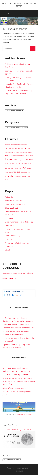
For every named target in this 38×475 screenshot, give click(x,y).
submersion (18, 176)
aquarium (7, 144)
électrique (7, 180)
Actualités (9, 197)
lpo (21, 160)
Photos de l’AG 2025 (12, 236)
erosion (22, 155)
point (20, 168)
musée (7, 163)
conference (16, 152)
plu (17, 168)
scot (7, 176)
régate (22, 172)
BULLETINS (17, 148)
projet (29, 168)
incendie (10, 159)
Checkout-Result (11, 208)
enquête (17, 155)
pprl (25, 167)
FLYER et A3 (9, 218)
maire (23, 160)
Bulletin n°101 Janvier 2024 (15, 204)
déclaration (29, 152)
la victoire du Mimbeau (24, 414)
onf (17, 163)
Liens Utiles (9, 226)
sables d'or (27, 172)
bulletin (8, 148)
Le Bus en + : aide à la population (15, 375)
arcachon (13, 144)
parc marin (28, 163)
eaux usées (12, 155)
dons (24, 152)
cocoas (7, 152)
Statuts (8, 250)
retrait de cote (9, 172)
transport (23, 176)
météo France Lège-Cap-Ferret (19, 430)
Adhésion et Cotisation (13, 201)
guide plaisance (28, 155)
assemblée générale (21, 144)
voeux (28, 176)
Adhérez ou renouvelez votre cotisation (18, 273)
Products (8, 240)
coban (28, 148)
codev (11, 152)
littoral (18, 160)
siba (11, 176)
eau (6, 155)
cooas (21, 152)
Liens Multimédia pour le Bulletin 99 (19, 222)
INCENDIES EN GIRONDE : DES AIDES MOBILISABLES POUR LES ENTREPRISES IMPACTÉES (19, 382)
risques (16, 172)
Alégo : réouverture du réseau (14, 388)
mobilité (29, 159)
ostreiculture (21, 163)
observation (12, 163)
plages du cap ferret (10, 168)
